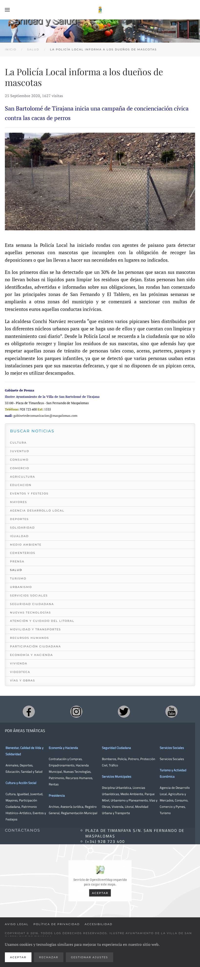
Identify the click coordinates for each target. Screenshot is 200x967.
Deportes (19, 519)
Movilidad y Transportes (35, 629)
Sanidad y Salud (31, 771)
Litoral (129, 806)
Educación (13, 771)
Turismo (18, 578)
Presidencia (57, 795)
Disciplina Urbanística (116, 787)
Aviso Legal (17, 924)
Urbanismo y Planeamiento (129, 800)
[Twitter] (124, 712)
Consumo (19, 459)
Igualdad (19, 536)
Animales (12, 765)
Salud (16, 570)
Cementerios (22, 553)
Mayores (18, 502)
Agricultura (22, 476)
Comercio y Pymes (172, 806)
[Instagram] (76, 712)
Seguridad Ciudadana (32, 604)
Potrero (133, 758)
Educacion (20, 485)
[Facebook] (29, 712)
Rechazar (48, 957)
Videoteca (20, 672)
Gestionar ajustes (89, 957)
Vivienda (18, 663)
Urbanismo (21, 587)
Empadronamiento (61, 765)
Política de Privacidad (56, 924)
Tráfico (113, 765)
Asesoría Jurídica (71, 806)
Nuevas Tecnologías (30, 612)
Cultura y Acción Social (21, 782)
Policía (122, 758)
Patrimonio (56, 777)
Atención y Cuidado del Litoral (42, 621)
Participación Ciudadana (35, 646)
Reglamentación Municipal (79, 812)
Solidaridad (22, 527)
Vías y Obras (22, 680)
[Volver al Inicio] (100, 9)
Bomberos (109, 758)
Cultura (18, 442)
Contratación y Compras (65, 758)
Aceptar (100, 892)
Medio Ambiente (25, 544)
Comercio (19, 468)
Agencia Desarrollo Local (37, 510)
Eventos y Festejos (29, 493)
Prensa (17, 561)
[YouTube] (171, 712)
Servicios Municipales (116, 776)
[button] (7, 9)
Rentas (54, 784)
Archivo (54, 806)
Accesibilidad (98, 924)
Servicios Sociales (29, 595)
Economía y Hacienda (31, 655)
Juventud (19, 451)
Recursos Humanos (29, 638)
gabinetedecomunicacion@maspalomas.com (45, 415)
